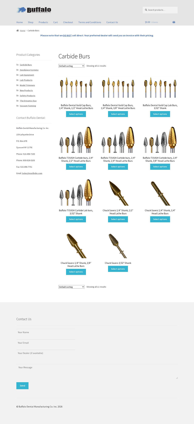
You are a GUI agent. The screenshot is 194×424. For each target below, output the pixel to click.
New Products (26, 90)
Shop (30, 22)
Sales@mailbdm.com (32, 173)
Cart (55, 22)
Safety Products (27, 95)
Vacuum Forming (28, 105)
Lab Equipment (27, 75)
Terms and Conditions (89, 22)
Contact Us (112, 22)
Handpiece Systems (29, 70)
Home (19, 22)
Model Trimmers (27, 85)
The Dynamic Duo (28, 100)
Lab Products (26, 80)
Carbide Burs (26, 64)
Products (43, 22)
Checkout (68, 22)
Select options (76, 114)
